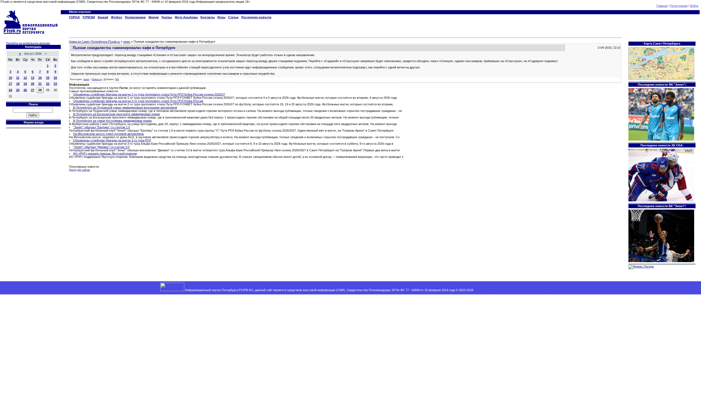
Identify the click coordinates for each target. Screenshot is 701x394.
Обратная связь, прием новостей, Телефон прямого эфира (515, 290)
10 (10, 77)
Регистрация (679, 5)
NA (117, 79)
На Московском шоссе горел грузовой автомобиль (108, 133)
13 (32, 77)
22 (47, 83)
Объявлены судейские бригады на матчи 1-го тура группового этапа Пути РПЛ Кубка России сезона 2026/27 (149, 94)
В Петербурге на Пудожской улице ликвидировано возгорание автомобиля (125, 107)
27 (32, 90)
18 (17, 83)
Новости (97, 79)
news (86, 79)
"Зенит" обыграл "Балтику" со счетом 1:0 (101, 127)
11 (17, 77)
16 (55, 77)
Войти (694, 5)
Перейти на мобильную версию (28, 43)
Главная (662, 5)
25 (17, 90)
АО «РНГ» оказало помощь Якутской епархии (105, 153)
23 (55, 83)
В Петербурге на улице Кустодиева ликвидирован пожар (112, 120)
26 (25, 90)
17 (10, 83)
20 (32, 83)
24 (10, 90)
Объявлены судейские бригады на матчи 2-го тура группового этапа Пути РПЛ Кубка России (138, 101)
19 (25, 83)
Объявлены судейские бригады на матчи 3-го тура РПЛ (112, 140)
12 (25, 77)
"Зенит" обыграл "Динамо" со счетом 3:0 (101, 147)
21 (40, 83)
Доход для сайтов (79, 170)
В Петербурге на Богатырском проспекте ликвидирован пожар (116, 114)
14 (40, 77)
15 (47, 77)
